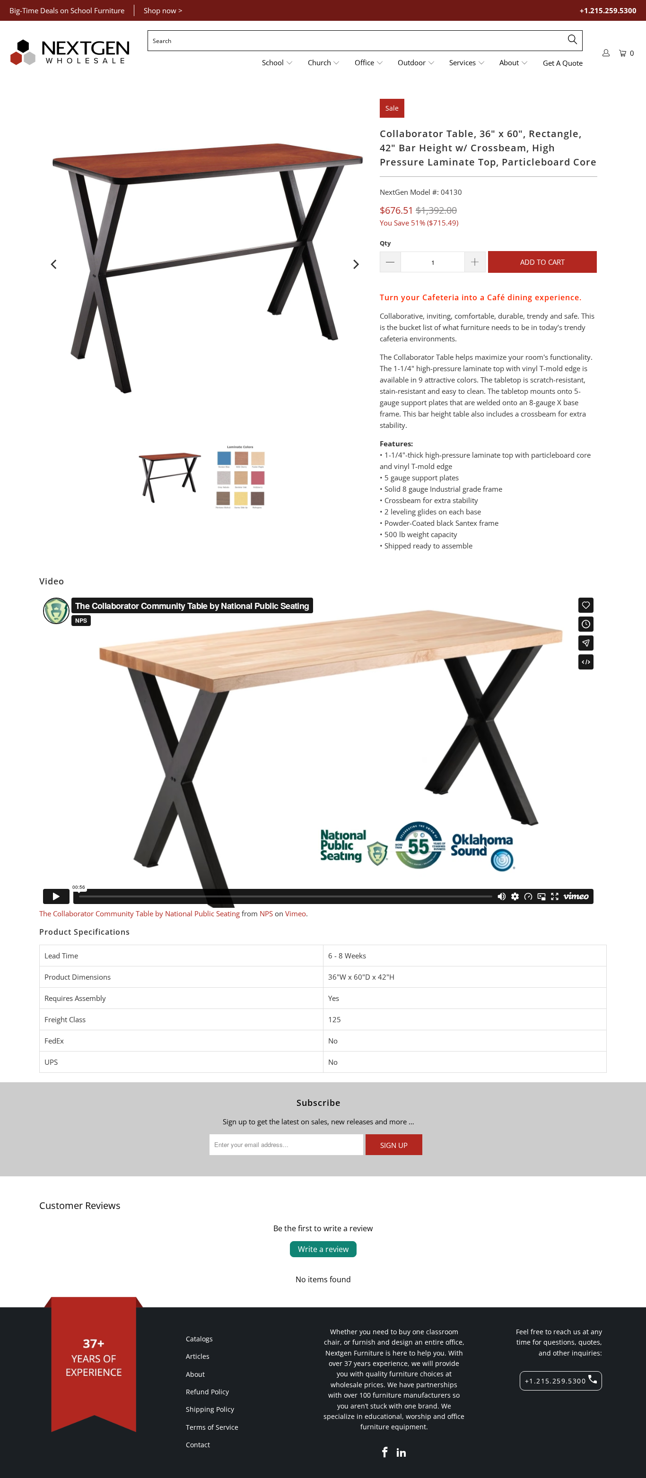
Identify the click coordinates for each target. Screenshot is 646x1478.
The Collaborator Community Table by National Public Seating (139, 913)
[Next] (355, 264)
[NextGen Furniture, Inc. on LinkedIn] (402, 1452)
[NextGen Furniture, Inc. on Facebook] (385, 1452)
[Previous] (54, 264)
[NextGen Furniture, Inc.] (69, 52)
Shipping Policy (210, 1409)
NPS (266, 913)
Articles (198, 1356)
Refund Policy (207, 1391)
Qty (385, 243)
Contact (198, 1444)
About (195, 1374)
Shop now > (163, 10)
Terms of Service (212, 1427)
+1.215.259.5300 (608, 10)
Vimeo (295, 913)
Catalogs (199, 1338)
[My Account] (606, 52)
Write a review (323, 1249)
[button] (277, 63)
